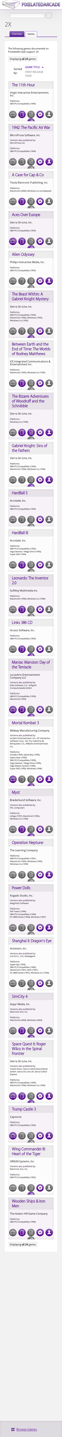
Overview (17, 34)
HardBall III (20, 533)
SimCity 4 (19, 997)
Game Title (34, 67)
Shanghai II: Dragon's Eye (32, 941)
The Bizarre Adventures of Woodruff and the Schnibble (30, 401)
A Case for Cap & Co (28, 175)
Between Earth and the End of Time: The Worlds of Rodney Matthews (31, 349)
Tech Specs (40, 114)
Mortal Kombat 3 (25, 723)
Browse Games (26, 1429)
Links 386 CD (22, 623)
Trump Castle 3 (24, 1109)
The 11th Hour (23, 85)
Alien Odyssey (23, 255)
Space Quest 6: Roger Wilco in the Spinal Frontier (29, 1049)
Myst (16, 793)
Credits (49, 161)
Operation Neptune (27, 843)
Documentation (31, 432)
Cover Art (22, 114)
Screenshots (13, 241)
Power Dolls (21, 888)
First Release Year (34, 73)
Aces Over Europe (26, 215)
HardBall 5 (20, 493)
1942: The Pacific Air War (31, 128)
